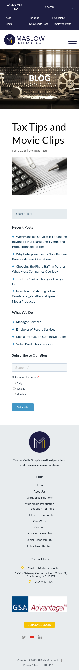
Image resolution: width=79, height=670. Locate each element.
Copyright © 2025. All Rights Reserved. (38, 660)
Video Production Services (34, 344)
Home (39, 485)
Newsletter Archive (39, 533)
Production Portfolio (41, 508)
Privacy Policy (30, 664)
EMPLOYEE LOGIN (39, 624)
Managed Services (28, 322)
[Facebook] (16, 637)
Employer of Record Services (35, 329)
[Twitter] (24, 637)
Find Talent (58, 17)
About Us (39, 491)
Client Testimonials (41, 515)
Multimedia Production (39, 503)
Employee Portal (62, 23)
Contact (39, 527)
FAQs (8, 17)
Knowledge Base (38, 23)
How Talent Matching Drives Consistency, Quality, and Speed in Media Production (35, 296)
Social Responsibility (39, 539)
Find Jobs (33, 17)
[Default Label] (32, 637)
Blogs (8, 23)
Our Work (39, 521)
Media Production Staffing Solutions (41, 336)
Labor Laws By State (39, 546)
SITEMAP (48, 664)
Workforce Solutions (40, 497)
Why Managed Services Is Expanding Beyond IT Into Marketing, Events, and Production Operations (39, 241)
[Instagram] (40, 637)
